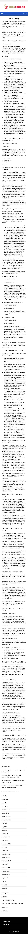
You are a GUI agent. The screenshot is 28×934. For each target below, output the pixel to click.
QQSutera (4, 896)
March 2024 (5, 850)
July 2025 (4, 823)
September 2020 (6, 874)
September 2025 (6, 820)
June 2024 (4, 847)
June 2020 (4, 885)
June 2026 (4, 803)
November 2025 (6, 816)
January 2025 (5, 840)
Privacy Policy (6, 921)
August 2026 (5, 799)
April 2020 (4, 888)
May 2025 (4, 827)
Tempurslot (5, 907)
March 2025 (5, 833)
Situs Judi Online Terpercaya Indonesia (12, 903)
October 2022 (5, 871)
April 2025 (4, 830)
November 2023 (6, 857)
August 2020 (5, 878)
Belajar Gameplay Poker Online (10, 791)
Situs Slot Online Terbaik (8, 900)
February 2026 (5, 810)
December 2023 (6, 854)
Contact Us (6, 924)
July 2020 (4, 881)
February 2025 (5, 837)
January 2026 (5, 813)
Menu (25, 14)
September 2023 (6, 861)
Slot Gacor (4, 911)
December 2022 (6, 867)
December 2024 (6, 844)
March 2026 (5, 806)
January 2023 (5, 864)
